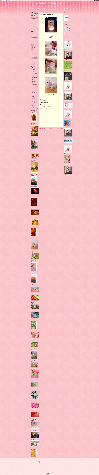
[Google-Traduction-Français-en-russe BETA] (66, 17)
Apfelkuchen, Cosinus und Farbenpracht (34, 77)
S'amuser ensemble (33, 55)
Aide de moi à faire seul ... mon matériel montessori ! (34, 98)
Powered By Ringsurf (66, 24)
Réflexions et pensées (33, 54)
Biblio (31, 42)
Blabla (31, 43)
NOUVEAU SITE (33, 95)
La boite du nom (33, 99)
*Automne (44, 100)
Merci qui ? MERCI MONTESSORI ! (34, 69)
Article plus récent (42, 128)
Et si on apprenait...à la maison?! (46, 3)
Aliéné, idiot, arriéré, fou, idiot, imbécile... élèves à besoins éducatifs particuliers (34, 74)
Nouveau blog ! (33, 102)
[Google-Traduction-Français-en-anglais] (65, 16)
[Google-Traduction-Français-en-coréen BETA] (66, 18)
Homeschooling (32, 47)
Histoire (32, 46)
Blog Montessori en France (34, 91)
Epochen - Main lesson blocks (34, 79)
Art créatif (46, 100)
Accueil (51, 128)
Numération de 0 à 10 (33, 53)
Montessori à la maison (34, 84)
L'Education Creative (34, 101)
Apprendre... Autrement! (33, 81)
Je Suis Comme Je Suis (34, 72)
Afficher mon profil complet (34, 20)
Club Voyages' (32, 44)
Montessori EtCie (34, 95)
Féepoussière (36, 13)
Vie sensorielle (32, 64)
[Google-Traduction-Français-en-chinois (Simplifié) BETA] (67, 17)
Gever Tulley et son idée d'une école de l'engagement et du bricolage (34, 106)
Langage (32, 48)
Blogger (52, 473)
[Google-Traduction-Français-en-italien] (65, 17)
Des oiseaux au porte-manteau (34, 70)
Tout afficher (37, 108)
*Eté (31, 33)
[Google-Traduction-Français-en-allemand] (67, 16)
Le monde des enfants (34, 104)
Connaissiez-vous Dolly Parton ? (34, 93)
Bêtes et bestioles (33, 41)
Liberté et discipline (34, 85)
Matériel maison (32, 52)
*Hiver (31, 34)
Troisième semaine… (34, 82)
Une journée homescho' (33, 62)
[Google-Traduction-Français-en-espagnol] (66, 16)
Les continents (32, 50)
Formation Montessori (33, 45)
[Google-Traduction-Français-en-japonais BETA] (65, 18)
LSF (31, 51)
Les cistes (32, 49)
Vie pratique (32, 63)
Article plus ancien (60, 128)
